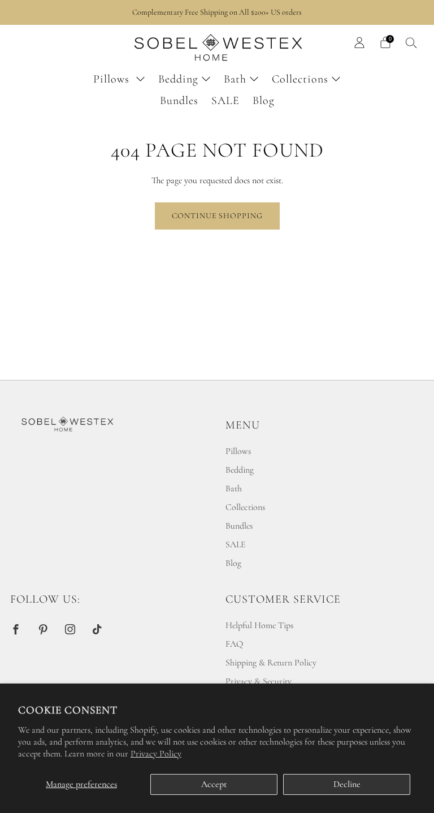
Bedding (178, 79)
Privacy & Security (258, 681)
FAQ (234, 644)
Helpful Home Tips (259, 625)
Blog (264, 100)
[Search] (411, 42)
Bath (235, 79)
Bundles (179, 100)
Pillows (113, 79)
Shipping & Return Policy (270, 662)
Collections (300, 79)
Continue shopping (217, 215)
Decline (347, 784)
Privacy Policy (156, 753)
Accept (214, 784)
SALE (225, 100)
